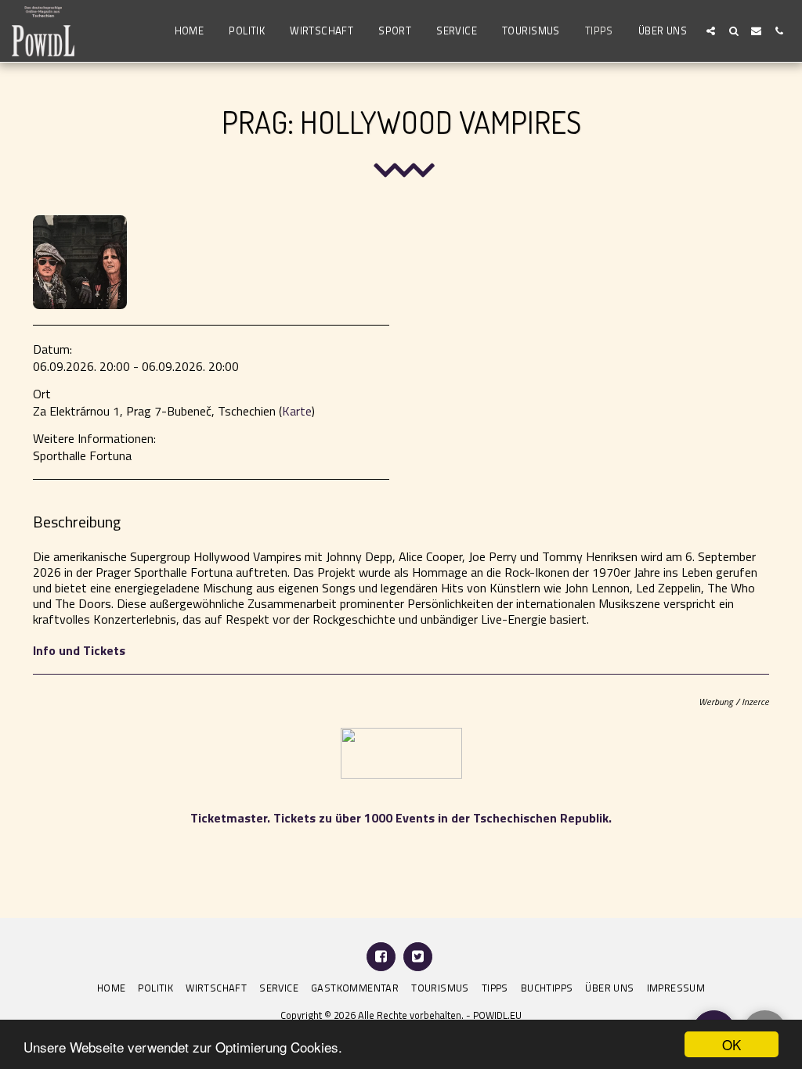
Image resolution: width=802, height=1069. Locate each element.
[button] (710, 31)
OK (731, 1044)
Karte (297, 410)
